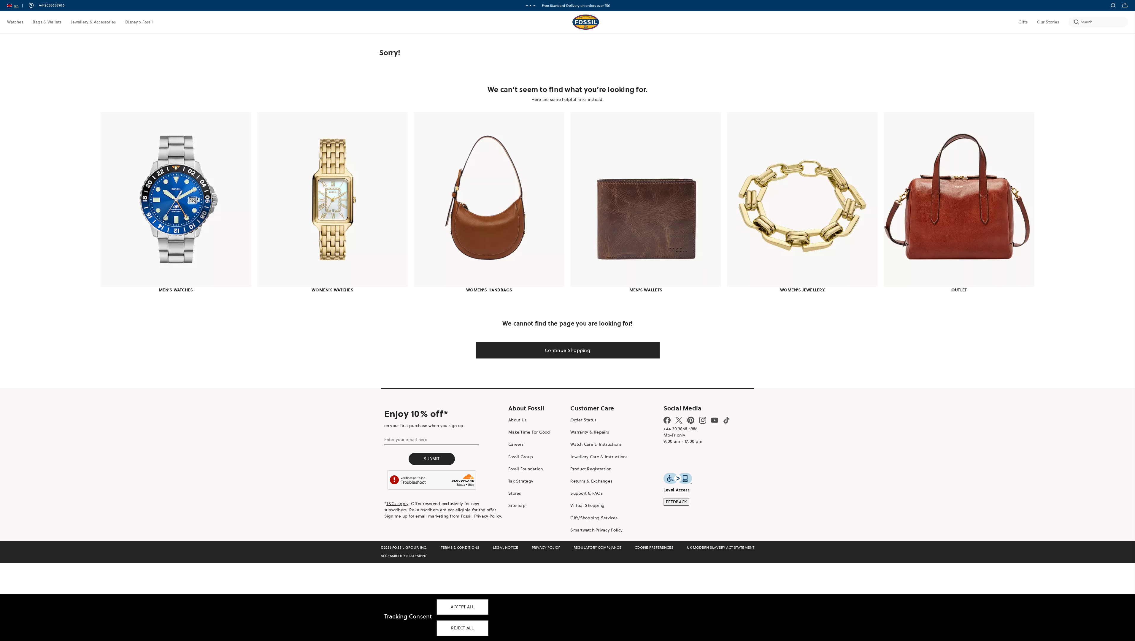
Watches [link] (15, 22)
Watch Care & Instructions (595, 444)
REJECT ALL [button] (462, 628)
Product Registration (590, 469)
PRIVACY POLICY (546, 547)
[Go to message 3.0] (534, 5)
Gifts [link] (1023, 22)
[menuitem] (15, 22)
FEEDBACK (676, 502)
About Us (517, 420)
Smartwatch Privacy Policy (596, 530)
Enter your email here (405, 439)
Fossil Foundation (525, 469)
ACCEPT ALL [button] (462, 607)
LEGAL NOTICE (505, 547)
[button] (17, 5)
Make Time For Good (529, 432)
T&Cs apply (397, 504)
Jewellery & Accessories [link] (93, 22)
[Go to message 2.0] (530, 5)
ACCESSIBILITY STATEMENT (404, 555)
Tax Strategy (520, 481)
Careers (515, 444)
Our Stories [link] (1048, 22)
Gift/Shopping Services (593, 518)
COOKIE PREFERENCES (654, 547)
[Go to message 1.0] (527, 5)
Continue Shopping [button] (567, 350)
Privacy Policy (487, 516)
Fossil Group (520, 457)
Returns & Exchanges (591, 481)
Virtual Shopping (587, 505)
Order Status (583, 420)
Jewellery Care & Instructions (598, 457)
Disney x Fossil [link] (139, 22)
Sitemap (517, 505)
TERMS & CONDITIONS (460, 547)
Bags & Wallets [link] (47, 22)
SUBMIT (432, 459)
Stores (514, 493)
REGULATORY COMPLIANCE (597, 547)
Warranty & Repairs (589, 432)
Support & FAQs (586, 493)
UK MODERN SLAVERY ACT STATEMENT (721, 547)
